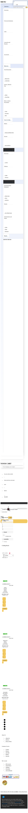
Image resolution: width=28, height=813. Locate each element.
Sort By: (4, 555)
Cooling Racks (4, 511)
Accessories (6, 54)
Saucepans (6, 10)
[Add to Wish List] (4, 602)
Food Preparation (7, 69)
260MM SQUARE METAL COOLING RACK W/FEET (5, 590)
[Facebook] (4, 722)
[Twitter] (4, 724)
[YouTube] (4, 729)
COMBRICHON (5, 583)
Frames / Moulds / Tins (7, 85)
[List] (6, 553)
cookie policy (4, 803)
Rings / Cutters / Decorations (7, 101)
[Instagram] (4, 720)
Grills (5, 31)
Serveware (6, 153)
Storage (5, 203)
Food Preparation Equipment (7, 186)
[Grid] (3, 553)
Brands (5, 532)
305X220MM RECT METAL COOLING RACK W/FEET (5, 694)
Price (5, 520)
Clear (10, 517)
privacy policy (18, 802)
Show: (3, 557)
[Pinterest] (4, 727)
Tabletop (6, 166)
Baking (5, 123)
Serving (5, 136)
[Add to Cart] (4, 598)
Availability (6, 539)
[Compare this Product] (4, 605)
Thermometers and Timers (8, 217)
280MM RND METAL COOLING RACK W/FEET (5, 642)
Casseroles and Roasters (7, 43)
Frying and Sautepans (8, 20)
